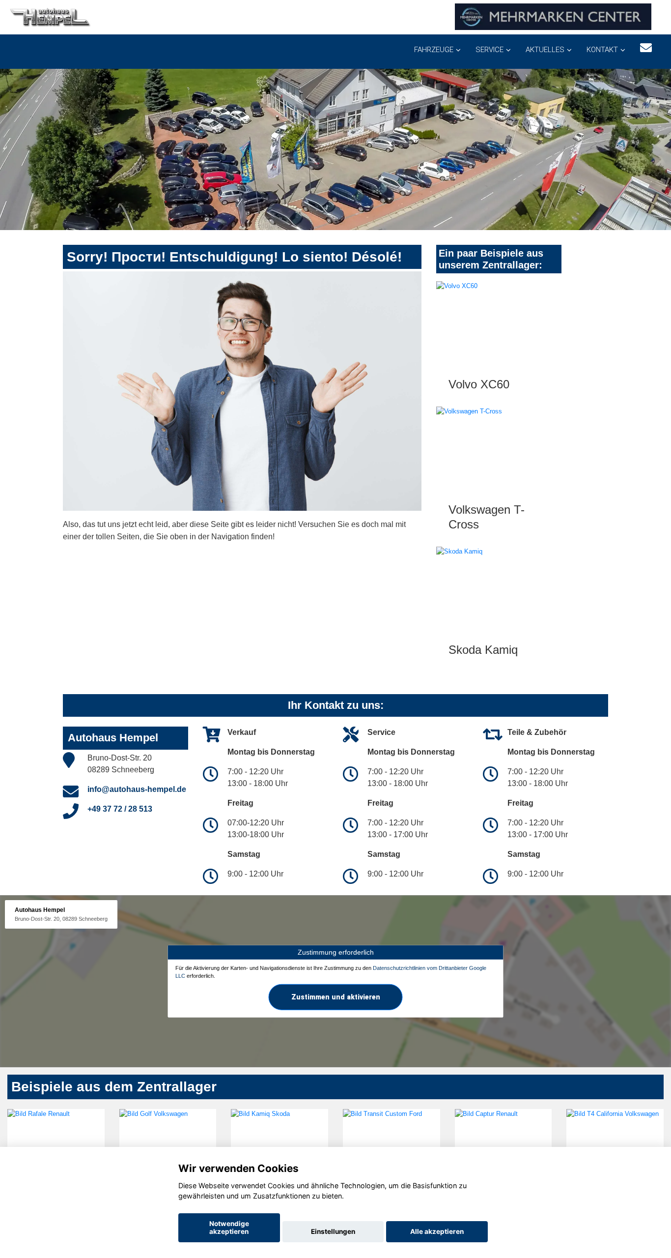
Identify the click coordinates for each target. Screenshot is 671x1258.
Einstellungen (333, 1231)
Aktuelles (545, 49)
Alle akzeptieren (437, 1231)
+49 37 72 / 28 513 (119, 809)
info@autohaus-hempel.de (136, 789)
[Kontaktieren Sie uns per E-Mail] (646, 48)
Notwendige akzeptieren (229, 1227)
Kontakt (602, 49)
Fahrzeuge (433, 49)
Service (489, 49)
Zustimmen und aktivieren (335, 996)
